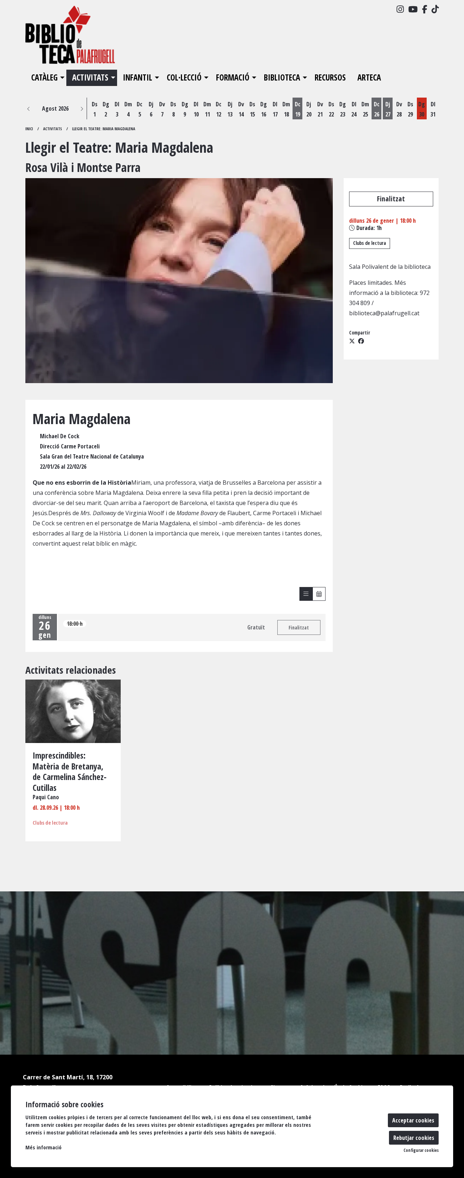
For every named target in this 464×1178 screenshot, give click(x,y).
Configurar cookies (421, 1150)
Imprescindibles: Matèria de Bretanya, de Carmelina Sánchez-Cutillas (70, 772)
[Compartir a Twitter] (352, 341)
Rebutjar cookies (413, 1138)
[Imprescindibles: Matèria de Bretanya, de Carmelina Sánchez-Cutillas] (73, 711)
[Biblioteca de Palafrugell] (90, 38)
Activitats (52, 128)
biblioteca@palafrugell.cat (384, 313)
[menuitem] (400, 9)
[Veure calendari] (319, 594)
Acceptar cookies (413, 1120)
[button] (28, 108)
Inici (29, 128)
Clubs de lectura (369, 243)
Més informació (43, 1147)
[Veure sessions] (305, 594)
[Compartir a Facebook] (361, 341)
